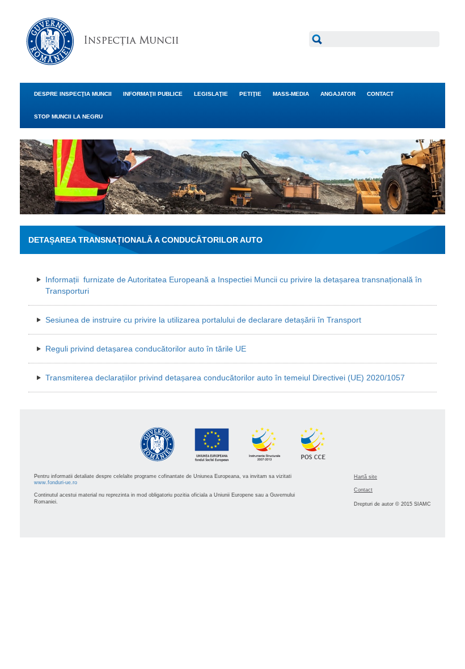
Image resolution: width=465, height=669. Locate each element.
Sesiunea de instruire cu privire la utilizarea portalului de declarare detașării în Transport (203, 319)
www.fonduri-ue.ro (55, 482)
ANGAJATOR (338, 94)
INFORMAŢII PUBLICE (153, 94)
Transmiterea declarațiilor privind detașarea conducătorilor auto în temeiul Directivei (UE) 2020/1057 (225, 377)
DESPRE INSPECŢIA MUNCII (73, 94)
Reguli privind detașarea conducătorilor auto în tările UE (145, 348)
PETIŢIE (250, 94)
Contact (363, 490)
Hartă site (365, 477)
